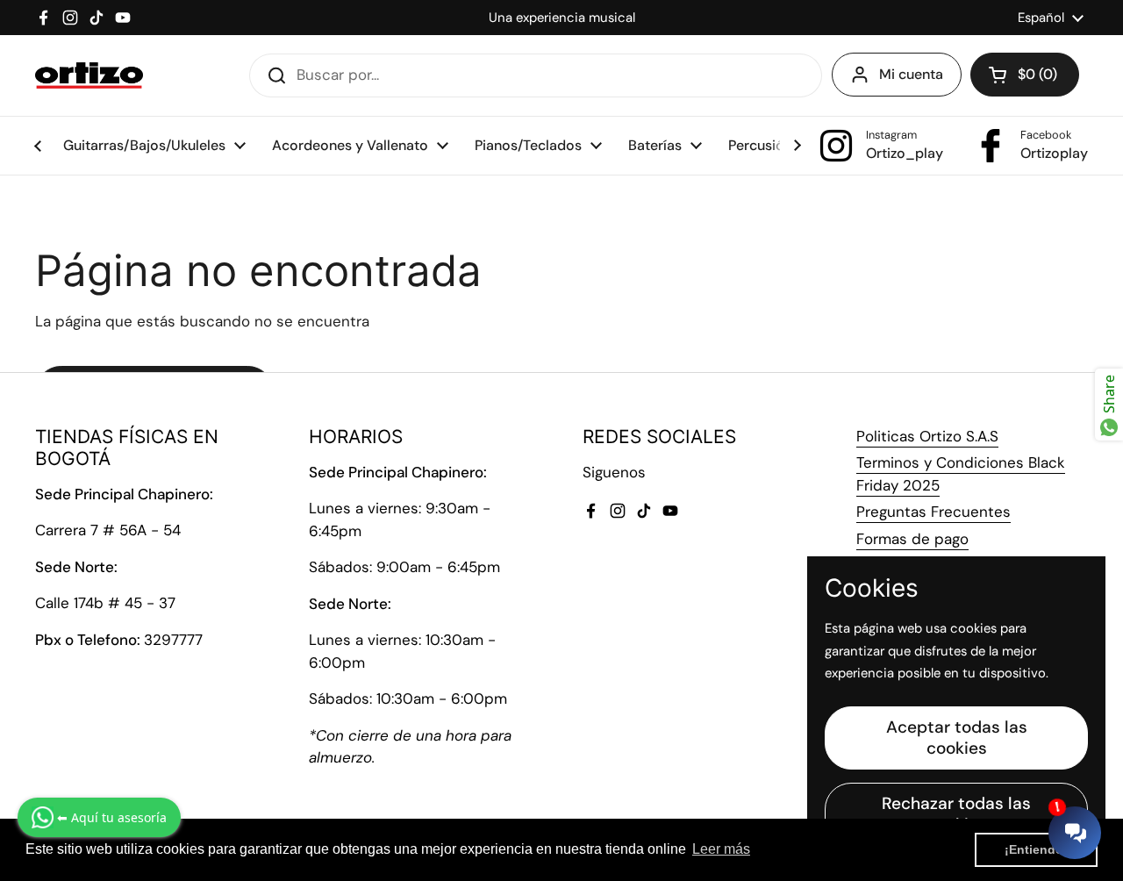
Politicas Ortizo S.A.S (927, 436)
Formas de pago (912, 538)
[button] (1024, 75)
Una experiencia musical (562, 18)
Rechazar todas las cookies (956, 813)
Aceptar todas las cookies (956, 737)
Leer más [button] (721, 849)
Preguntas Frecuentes (933, 511)
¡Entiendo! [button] (1036, 849)
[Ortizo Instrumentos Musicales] (89, 75)
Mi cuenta (911, 74)
